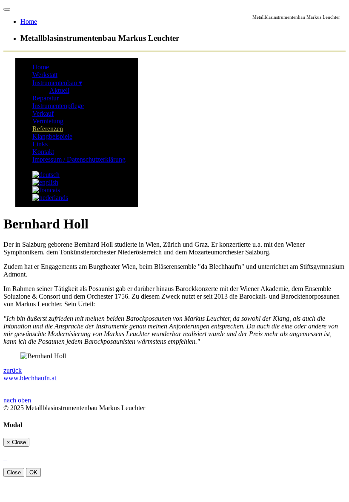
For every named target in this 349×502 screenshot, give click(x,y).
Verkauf (43, 113)
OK (33, 472)
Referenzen (47, 128)
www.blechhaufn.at (29, 378)
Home (40, 67)
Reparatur (45, 98)
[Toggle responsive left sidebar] (6, 9)
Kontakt (43, 151)
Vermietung (47, 121)
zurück (12, 370)
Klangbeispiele (52, 136)
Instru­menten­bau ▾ (57, 82)
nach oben (17, 400)
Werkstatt (44, 74)
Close (14, 472)
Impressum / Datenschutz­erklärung (79, 159)
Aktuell (59, 90)
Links (40, 144)
